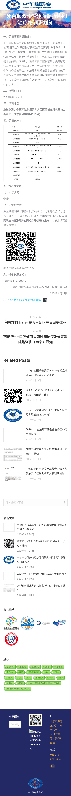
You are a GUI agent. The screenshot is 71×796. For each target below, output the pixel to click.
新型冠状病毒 (33, 672)
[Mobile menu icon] (65, 5)
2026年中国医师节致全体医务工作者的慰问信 (47, 432)
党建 (46, 672)
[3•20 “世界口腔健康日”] (44, 623)
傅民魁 (20, 683)
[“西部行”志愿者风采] (11, 623)
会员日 (51, 678)
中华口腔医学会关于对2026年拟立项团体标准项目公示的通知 (47, 373)
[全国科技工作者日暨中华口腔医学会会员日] (27, 623)
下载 (45, 300)
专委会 (56, 672)
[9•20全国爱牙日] (11, 639)
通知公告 (22, 667)
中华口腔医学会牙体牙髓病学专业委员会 (43, 683)
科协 (61, 678)
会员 (19, 678)
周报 (21, 672)
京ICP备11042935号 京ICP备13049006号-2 (35, 740)
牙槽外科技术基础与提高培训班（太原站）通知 (46, 451)
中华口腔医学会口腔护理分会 (18, 689)
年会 (28, 678)
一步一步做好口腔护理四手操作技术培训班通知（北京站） (46, 412)
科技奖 (9, 683)
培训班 (47, 667)
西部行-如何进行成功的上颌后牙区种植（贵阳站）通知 (46, 392)
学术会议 (10, 672)
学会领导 (10, 667)
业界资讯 (35, 667)
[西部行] (60, 623)
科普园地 (58, 667)
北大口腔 (39, 678)
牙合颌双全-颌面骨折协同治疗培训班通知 (22, 300)
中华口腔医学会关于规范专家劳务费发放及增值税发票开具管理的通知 (46, 471)
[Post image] (12, 376)
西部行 (9, 678)
